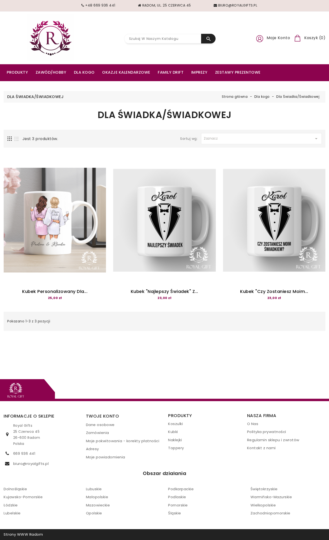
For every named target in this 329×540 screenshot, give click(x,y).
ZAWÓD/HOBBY (51, 72)
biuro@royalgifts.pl (31, 463)
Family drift (171, 72)
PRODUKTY (17, 72)
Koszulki (175, 423)
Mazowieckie (98, 505)
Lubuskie (94, 488)
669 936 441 (24, 453)
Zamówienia (97, 432)
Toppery (176, 447)
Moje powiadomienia (105, 457)
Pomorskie (178, 505)
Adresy (92, 448)
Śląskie (174, 513)
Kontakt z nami (261, 447)
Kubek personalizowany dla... (54, 291)
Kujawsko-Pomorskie (23, 496)
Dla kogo (84, 72)
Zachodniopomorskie (270, 513)
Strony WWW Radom (23, 534)
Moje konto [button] (278, 38)
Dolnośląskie (15, 488)
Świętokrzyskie (264, 488)
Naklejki (175, 439)
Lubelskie (12, 513)
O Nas (252, 423)
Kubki (173, 431)
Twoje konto (102, 416)
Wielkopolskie (263, 505)
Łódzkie (11, 505)
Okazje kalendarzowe (126, 72)
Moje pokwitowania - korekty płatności (122, 440)
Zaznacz (261, 139)
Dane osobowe (100, 424)
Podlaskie (177, 496)
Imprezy (199, 72)
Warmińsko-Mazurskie (271, 496)
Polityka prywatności (266, 431)
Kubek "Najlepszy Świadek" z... (164, 291)
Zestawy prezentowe (238, 72)
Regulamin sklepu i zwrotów (273, 439)
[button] (259, 38)
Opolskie (94, 513)
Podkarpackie (181, 488)
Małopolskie (97, 496)
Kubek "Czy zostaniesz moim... (274, 291)
